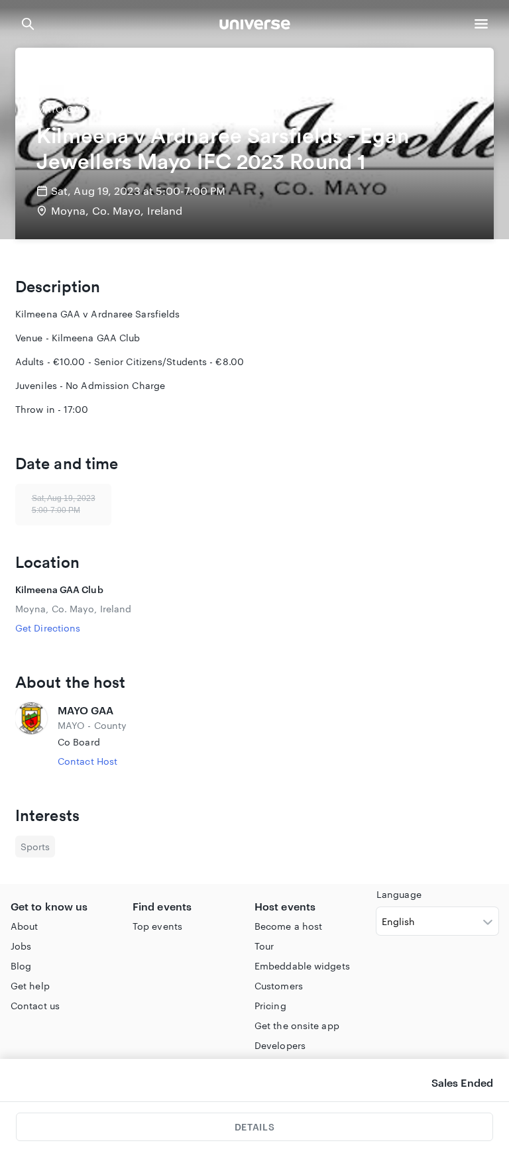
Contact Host (87, 761)
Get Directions (47, 628)
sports (35, 846)
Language (399, 894)
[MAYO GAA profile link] (31, 735)
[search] (27, 23)
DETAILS (254, 1126)
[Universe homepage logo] (254, 26)
